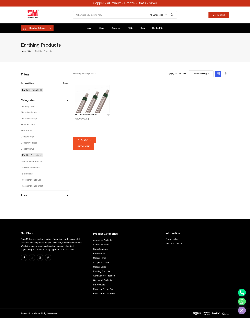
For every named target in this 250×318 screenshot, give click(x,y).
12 (176, 73)
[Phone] (242, 292)
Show (171, 73)
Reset (66, 83)
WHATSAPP (84, 140)
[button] (218, 15)
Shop (30, 51)
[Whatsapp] (242, 301)
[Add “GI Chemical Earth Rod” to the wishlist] (107, 115)
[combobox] (201, 73)
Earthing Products (30, 90)
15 (180, 73)
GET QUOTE (84, 146)
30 (184, 73)
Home (23, 51)
